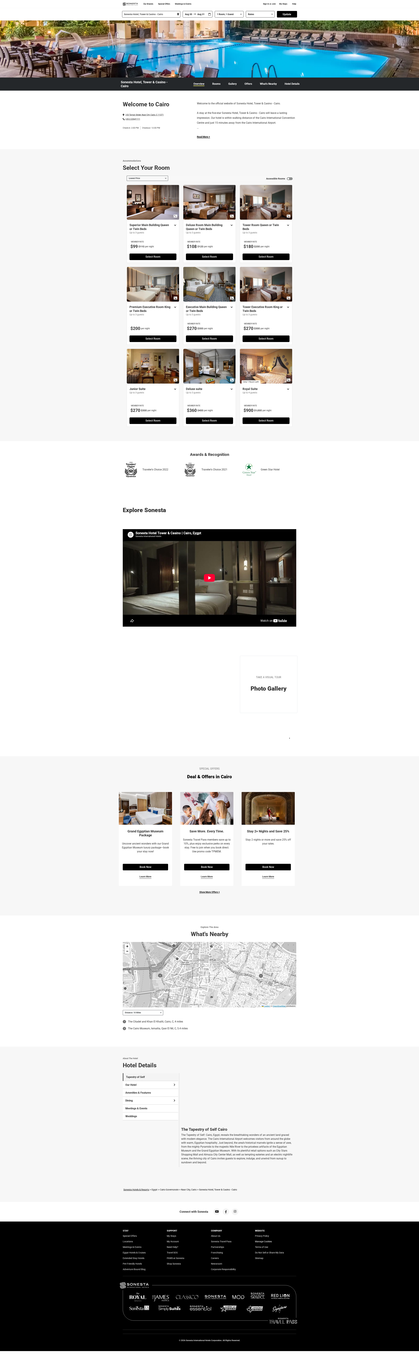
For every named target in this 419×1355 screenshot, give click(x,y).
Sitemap (259, 1258)
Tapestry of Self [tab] (135, 1077)
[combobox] (151, 14)
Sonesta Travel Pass (221, 1241)
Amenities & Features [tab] (138, 1092)
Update (287, 14)
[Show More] (174, 225)
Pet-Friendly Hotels (132, 1263)
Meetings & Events (183, 4)
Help (294, 4)
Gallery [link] (232, 83)
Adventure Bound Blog (134, 1269)
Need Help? (172, 1247)
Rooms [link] (216, 83)
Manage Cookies (263, 1241)
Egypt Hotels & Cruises (134, 1252)
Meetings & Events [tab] (136, 1108)
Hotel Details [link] (292, 83)
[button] (127, 946)
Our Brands (148, 4)
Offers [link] (248, 83)
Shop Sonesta (174, 1263)
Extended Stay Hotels (133, 1258)
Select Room (153, 256)
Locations (128, 1241)
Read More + (203, 136)
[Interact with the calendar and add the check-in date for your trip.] (209, 14)
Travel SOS (172, 1252)
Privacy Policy (262, 1236)
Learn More (145, 876)
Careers (215, 1258)
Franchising (217, 1252)
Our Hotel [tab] (131, 1084)
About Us (215, 1236)
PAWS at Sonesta (175, 1258)
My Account (173, 1241)
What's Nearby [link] (268, 83)
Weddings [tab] (131, 1116)
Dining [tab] (129, 1100)
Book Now (145, 867)
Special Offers (164, 4)
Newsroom (216, 1263)
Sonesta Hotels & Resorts (136, 1189)
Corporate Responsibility (223, 1269)
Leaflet (267, 1006)
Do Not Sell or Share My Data (269, 1252)
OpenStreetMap (279, 1006)
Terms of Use (261, 1247)
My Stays (283, 4)
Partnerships (217, 1247)
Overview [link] (198, 83)
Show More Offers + (209, 892)
